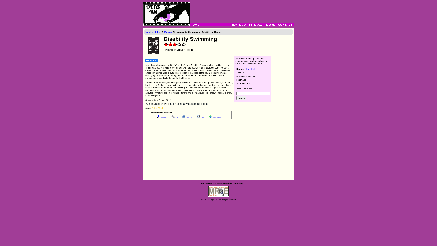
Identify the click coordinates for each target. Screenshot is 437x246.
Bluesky (153, 60)
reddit (203, 117)
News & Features (224, 183)
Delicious (163, 117)
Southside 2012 (243, 83)
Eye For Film (152, 32)
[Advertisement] (242, 9)
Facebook (189, 117)
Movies (168, 32)
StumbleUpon (217, 117)
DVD (214, 183)
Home (204, 183)
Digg (176, 117)
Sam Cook (250, 69)
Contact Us (238, 183)
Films (209, 183)
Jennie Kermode (185, 50)
